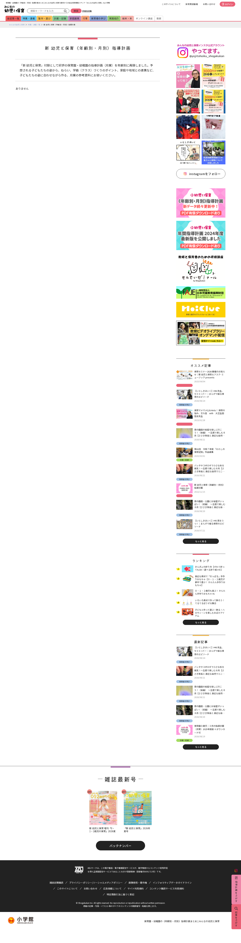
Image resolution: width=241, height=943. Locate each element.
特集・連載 (29, 18)
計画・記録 (60, 18)
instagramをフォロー (205, 174)
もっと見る (201, 541)
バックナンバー (120, 845)
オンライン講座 (144, 18)
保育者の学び (98, 18)
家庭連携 (74, 18)
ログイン (229, 4)
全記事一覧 (13, 18)
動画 (159, 18)
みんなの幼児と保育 (17, 24)
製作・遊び (44, 18)
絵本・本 (127, 18)
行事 (85, 18)
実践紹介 (114, 18)
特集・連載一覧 (34, 24)
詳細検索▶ (87, 11)
